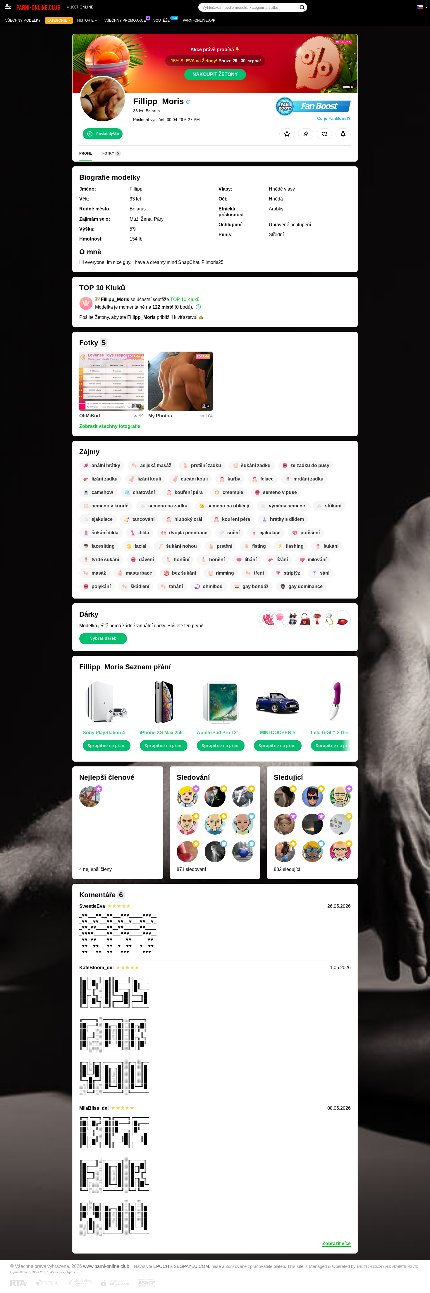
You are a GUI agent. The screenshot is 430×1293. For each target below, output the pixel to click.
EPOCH (161, 1266)
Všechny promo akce (125, 20)
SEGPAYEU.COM (191, 1266)
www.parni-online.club (106, 1266)
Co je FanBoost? (334, 118)
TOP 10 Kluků (184, 299)
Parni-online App (199, 20)
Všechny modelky (23, 20)
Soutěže (161, 20)
